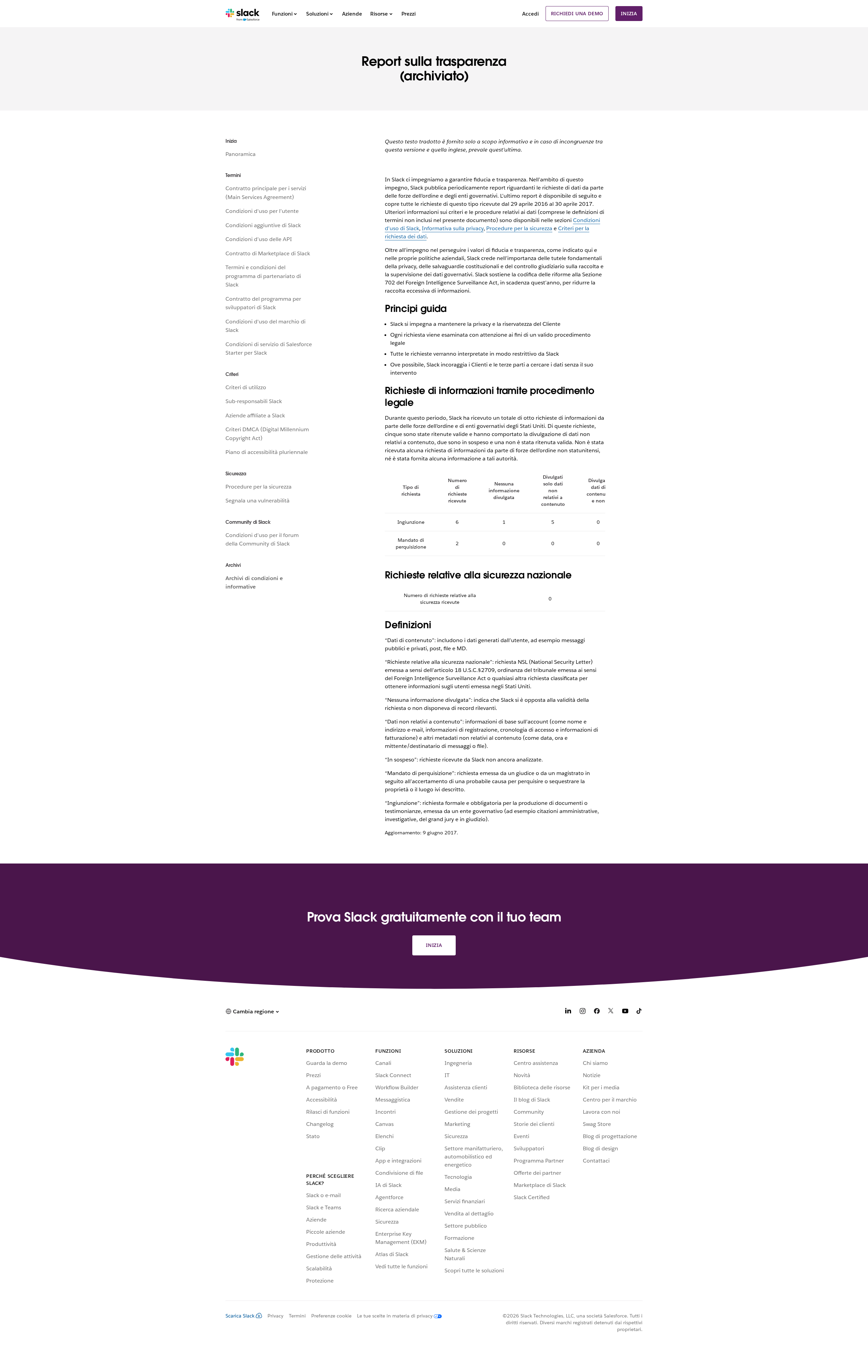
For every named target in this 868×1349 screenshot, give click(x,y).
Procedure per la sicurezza (258, 486)
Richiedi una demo (577, 14)
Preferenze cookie (331, 1316)
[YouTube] (625, 1012)
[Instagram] (582, 1012)
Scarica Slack (240, 1316)
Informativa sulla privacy (453, 228)
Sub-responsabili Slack (253, 401)
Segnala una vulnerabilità (257, 500)
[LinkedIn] (568, 1012)
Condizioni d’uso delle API (258, 239)
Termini (297, 1316)
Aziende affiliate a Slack (255, 415)
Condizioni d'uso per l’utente (262, 211)
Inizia (629, 14)
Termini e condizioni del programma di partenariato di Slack (263, 276)
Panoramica (240, 154)
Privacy (275, 1316)
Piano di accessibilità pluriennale (266, 452)
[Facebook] (597, 1012)
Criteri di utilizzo (245, 387)
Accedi (530, 14)
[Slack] (242, 13)
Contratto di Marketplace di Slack (267, 253)
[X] (611, 1012)
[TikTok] (639, 1012)
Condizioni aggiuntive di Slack (263, 225)
